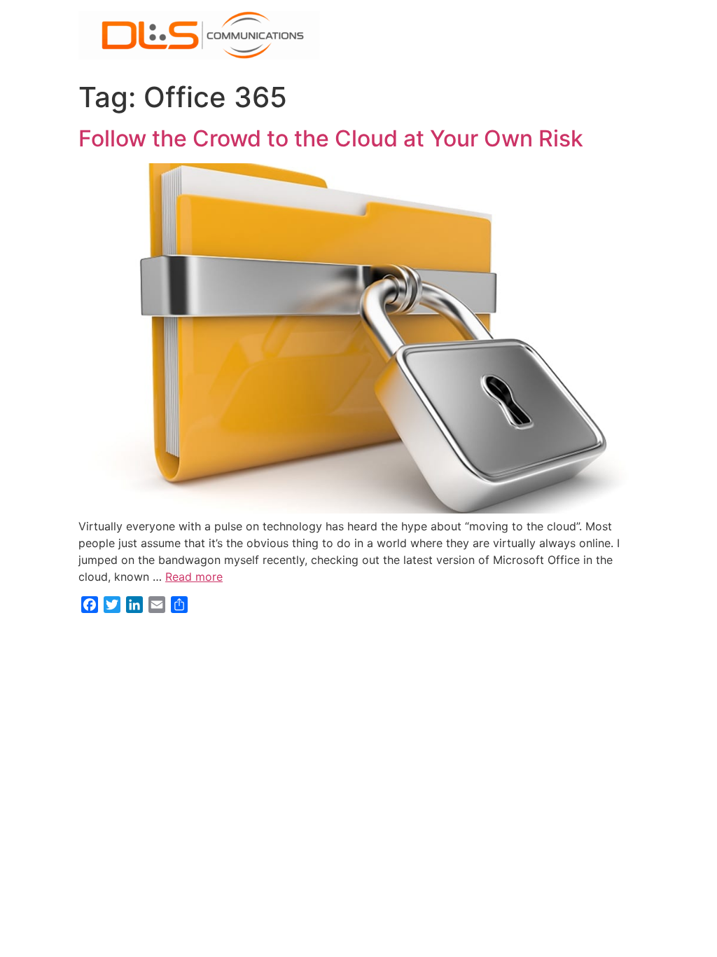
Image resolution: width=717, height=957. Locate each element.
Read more (194, 577)
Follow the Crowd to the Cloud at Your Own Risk (330, 138)
